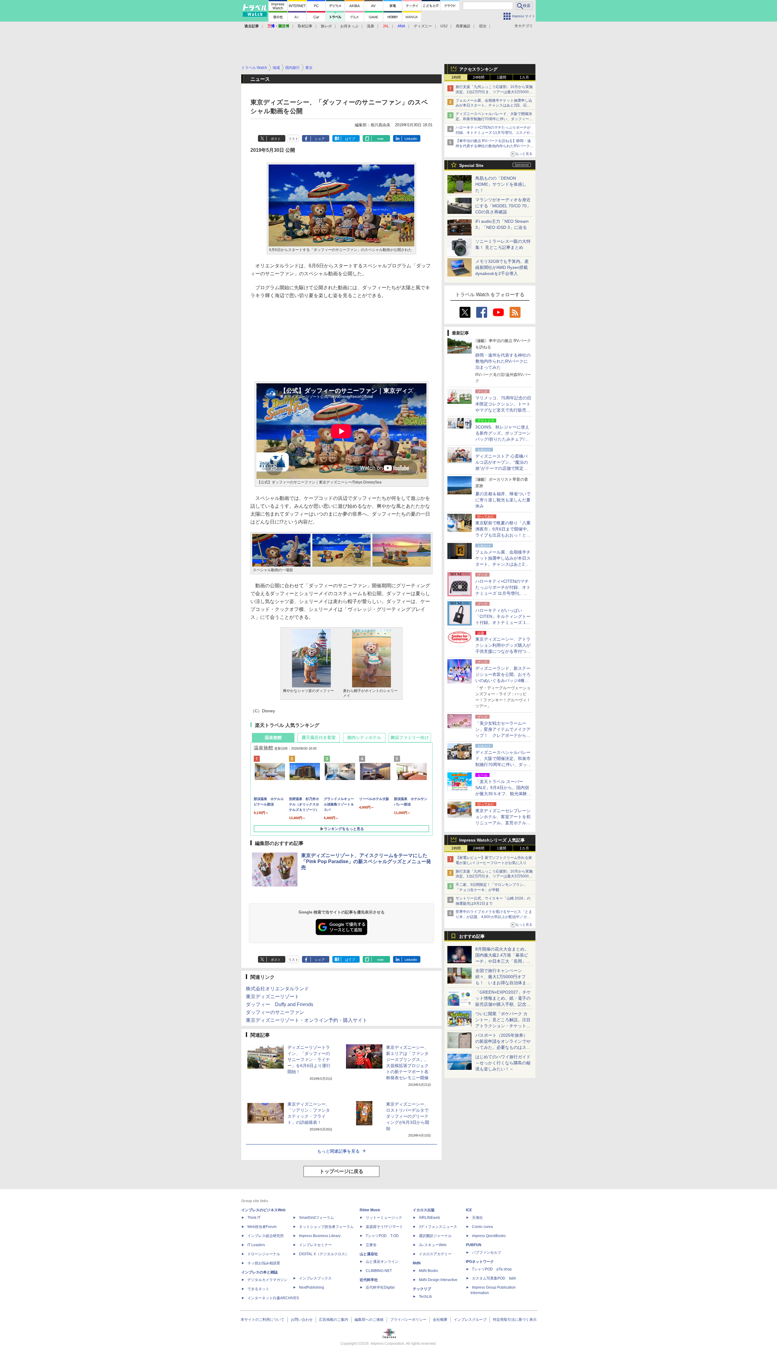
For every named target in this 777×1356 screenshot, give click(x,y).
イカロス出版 (424, 1210)
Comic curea (482, 1227)
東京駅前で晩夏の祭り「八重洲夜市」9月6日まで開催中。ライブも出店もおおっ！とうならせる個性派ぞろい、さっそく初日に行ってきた (503, 535)
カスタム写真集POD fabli (494, 1278)
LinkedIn (411, 139)
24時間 (478, 77)
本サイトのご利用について (262, 1319)
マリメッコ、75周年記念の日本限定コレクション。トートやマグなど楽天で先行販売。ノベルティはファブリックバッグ (503, 410)
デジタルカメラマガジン (267, 1280)
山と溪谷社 (369, 1254)
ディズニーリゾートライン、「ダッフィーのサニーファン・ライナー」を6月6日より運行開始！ (309, 1059)
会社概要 (440, 1319)
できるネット (258, 1289)
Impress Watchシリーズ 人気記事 (492, 840)
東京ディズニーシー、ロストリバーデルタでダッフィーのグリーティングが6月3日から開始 (407, 1116)
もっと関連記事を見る (338, 1151)
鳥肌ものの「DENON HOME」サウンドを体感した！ (500, 184)
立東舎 (371, 1245)
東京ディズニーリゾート (272, 996)
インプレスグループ (470, 1319)
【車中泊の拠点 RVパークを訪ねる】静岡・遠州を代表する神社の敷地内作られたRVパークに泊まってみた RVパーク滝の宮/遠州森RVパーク (495, 146)
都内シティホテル (364, 737)
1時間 (456, 77)
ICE (469, 1210)
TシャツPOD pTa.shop (492, 1269)
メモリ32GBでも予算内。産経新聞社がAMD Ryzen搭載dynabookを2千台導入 (502, 267)
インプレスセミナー (315, 1245)
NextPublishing (311, 1287)
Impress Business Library (320, 1236)
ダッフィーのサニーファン (275, 1012)
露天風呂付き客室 (319, 737)
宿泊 (482, 26)
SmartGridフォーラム (316, 1217)
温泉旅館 (273, 737)
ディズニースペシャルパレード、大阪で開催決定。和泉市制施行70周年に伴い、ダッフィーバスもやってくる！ (494, 119)
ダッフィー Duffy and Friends (279, 1004)
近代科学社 (369, 1280)
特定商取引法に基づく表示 (515, 1319)
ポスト (276, 139)
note (380, 139)
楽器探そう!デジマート (384, 1227)
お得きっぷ (349, 26)
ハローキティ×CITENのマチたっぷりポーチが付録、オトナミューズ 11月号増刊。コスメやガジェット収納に (495, 132)
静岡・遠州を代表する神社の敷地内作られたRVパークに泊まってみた (503, 361)
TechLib (425, 1296)
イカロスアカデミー (435, 1254)
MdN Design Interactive (438, 1280)
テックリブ (422, 1289)
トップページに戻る (341, 1171)
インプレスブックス (315, 1278)
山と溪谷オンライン (382, 1261)
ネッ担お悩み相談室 (263, 1263)
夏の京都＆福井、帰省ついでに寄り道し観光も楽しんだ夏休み (503, 499)
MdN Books (428, 1271)
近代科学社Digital (380, 1287)
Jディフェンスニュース (438, 1227)
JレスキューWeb (432, 1245)
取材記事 (305, 26)
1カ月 (524, 77)
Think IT (253, 1217)
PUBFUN (473, 1245)
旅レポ (326, 26)
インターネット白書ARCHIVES (273, 1298)
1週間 (501, 77)
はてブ (350, 139)
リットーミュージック (384, 1217)
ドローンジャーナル (263, 1254)
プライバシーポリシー (408, 1319)
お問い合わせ (302, 1319)
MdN (417, 1263)
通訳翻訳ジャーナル (435, 1236)
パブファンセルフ (486, 1252)
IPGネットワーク (480, 1261)
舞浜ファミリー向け (410, 737)
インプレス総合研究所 (265, 1236)
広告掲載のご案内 (333, 1319)
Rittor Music (370, 1210)
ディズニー (423, 26)
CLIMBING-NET (379, 1271)
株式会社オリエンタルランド (277, 988)
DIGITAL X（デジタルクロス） (324, 1254)
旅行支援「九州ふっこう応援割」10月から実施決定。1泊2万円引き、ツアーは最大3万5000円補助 (494, 92)
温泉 (370, 26)
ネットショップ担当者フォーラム (326, 1227)
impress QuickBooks (489, 1236)
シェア (320, 139)
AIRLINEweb (429, 1217)
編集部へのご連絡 (369, 1319)
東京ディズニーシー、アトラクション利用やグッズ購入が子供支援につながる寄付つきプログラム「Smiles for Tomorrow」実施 (503, 651)
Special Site (471, 165)
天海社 (477, 1217)
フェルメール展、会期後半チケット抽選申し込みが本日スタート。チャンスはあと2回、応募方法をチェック (494, 105)
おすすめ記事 (472, 936)
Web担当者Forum (262, 1227)
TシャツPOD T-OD (382, 1236)
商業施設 (463, 26)
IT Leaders (256, 1245)
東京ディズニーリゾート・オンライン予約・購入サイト (306, 1020)
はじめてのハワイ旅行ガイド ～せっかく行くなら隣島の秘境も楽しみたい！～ (503, 1062)
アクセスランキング (478, 69)
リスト (293, 139)
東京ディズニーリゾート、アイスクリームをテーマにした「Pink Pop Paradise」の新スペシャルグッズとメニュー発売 (366, 861)
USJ (443, 26)
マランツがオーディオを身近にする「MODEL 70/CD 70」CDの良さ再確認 (503, 205)
